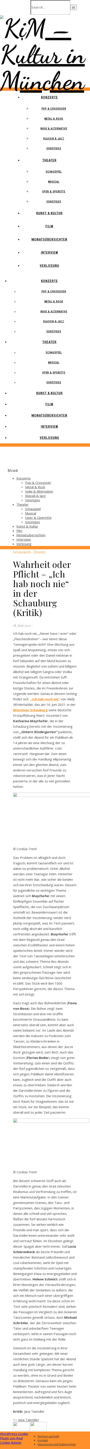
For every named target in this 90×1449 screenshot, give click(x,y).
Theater (49, 160)
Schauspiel (54, 171)
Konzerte (49, 97)
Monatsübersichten (49, 239)
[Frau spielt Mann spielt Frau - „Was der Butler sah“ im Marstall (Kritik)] (21, 1429)
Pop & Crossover (54, 108)
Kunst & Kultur (49, 213)
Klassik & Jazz (53, 138)
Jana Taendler (28, 1420)
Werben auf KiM (48, 1436)
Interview (49, 253)
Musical (54, 181)
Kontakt (43, 1440)
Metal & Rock (53, 118)
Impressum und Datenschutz (57, 1444)
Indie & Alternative (53, 128)
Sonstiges (53, 148)
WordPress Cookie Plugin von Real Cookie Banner (14, 1438)
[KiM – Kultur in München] (45, 80)
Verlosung (49, 266)
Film (49, 226)
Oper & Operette (53, 191)
